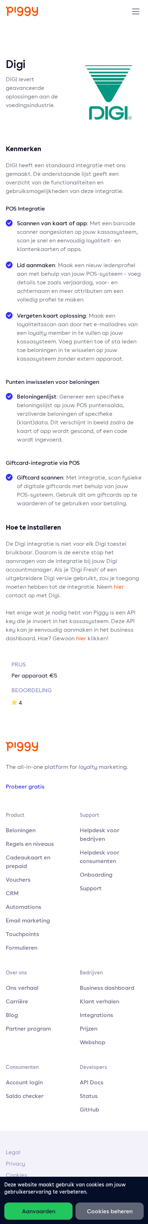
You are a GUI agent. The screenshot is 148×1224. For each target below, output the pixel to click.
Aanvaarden (38, 1211)
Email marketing (28, 920)
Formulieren (21, 947)
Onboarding (96, 874)
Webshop (92, 1042)
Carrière (17, 1001)
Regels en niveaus (30, 844)
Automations (23, 907)
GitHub (89, 1109)
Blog (12, 1015)
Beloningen (21, 830)
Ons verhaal (22, 988)
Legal (13, 1152)
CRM (12, 893)
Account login (24, 1082)
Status (89, 1096)
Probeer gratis (25, 786)
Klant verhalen (99, 1001)
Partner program (28, 1028)
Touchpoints (22, 934)
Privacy (15, 1163)
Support (91, 888)
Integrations (96, 1015)
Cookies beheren (110, 1211)
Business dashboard (107, 988)
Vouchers (18, 879)
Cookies (16, 1175)
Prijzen (88, 1028)
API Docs (91, 1082)
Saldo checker (24, 1096)
